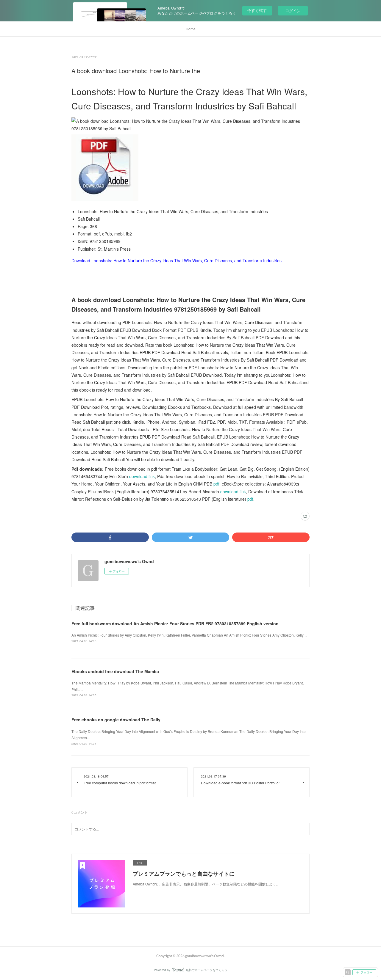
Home (191, 28)
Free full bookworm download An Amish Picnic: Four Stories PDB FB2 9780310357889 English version (175, 623)
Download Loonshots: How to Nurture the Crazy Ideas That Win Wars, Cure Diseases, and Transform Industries (176, 260)
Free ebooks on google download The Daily (115, 720)
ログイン (293, 10)
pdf (216, 484)
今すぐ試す (257, 10)
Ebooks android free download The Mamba (115, 671)
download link (142, 476)
